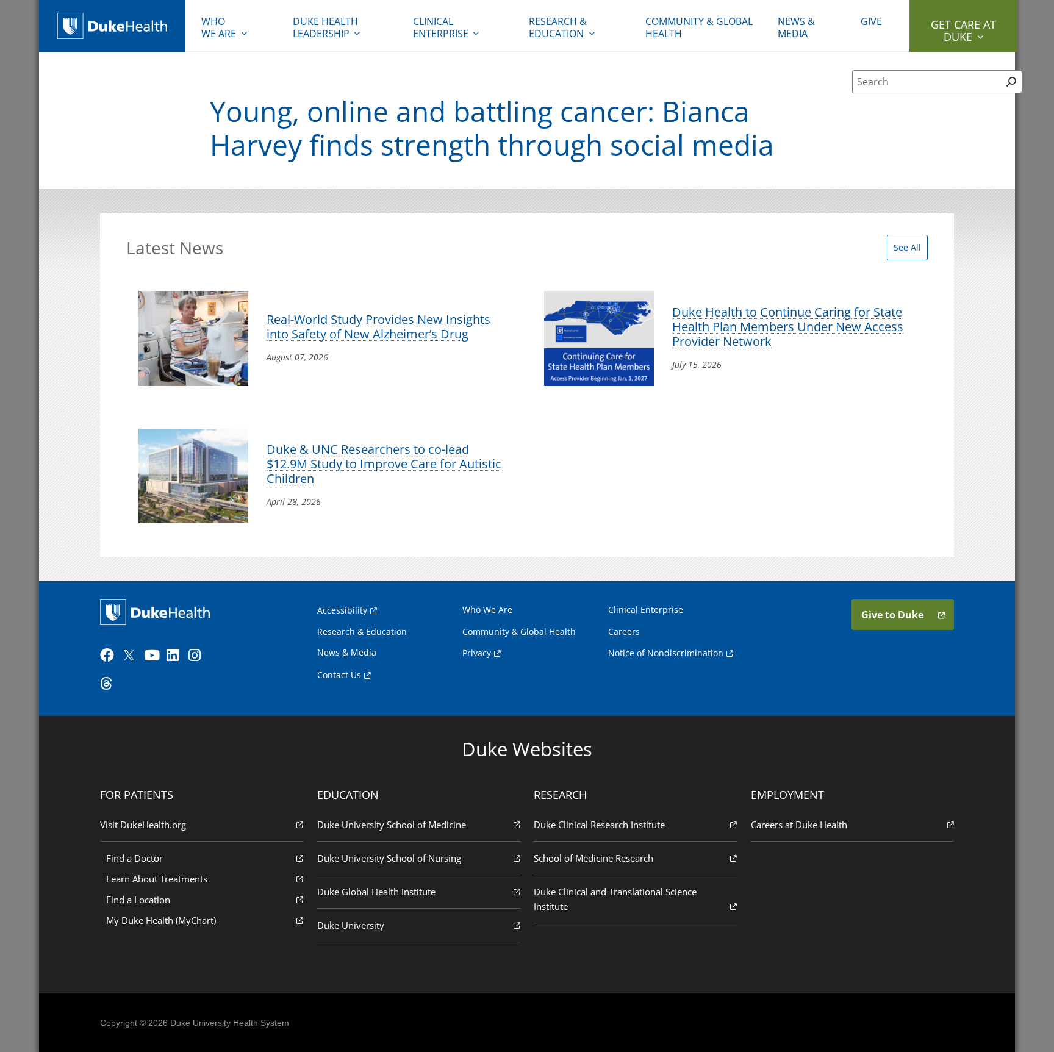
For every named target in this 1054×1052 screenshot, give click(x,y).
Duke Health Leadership (325, 27)
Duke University (350, 925)
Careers (624, 631)
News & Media (796, 27)
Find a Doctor (134, 858)
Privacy (476, 653)
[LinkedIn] (176, 656)
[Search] (1011, 82)
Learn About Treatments (156, 879)
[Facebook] (110, 656)
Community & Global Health (699, 27)
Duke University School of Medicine (391, 824)
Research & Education (558, 27)
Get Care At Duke (963, 30)
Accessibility (342, 610)
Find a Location (138, 899)
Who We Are (487, 609)
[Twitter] (132, 656)
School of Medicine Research (593, 858)
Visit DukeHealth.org (143, 824)
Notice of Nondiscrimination (665, 653)
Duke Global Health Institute (376, 892)
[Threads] (110, 684)
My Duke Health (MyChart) (161, 920)
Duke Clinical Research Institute (599, 824)
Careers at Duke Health (799, 824)
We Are (218, 27)
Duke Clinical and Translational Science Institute (615, 899)
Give (871, 21)
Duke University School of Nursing (389, 858)
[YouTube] (153, 656)
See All (907, 247)
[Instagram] (198, 656)
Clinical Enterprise (440, 27)
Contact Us (339, 675)
